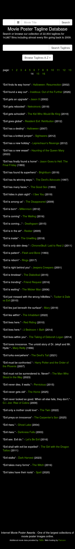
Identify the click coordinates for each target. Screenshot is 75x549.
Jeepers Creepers (43, 267)
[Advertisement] (37, 10)
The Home (34, 392)
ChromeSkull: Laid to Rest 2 (47, 245)
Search (66, 22)
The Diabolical (32, 275)
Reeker (28, 231)
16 (43, 73)
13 (69, 70)
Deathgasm (31, 223)
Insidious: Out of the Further (46, 92)
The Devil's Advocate (48, 179)
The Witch (38, 465)
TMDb (41, 540)
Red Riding (29, 322)
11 (58, 70)
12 (64, 70)
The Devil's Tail (40, 355)
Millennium (25, 209)
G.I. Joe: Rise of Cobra (16, 403)
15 (38, 73)
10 (52, 70)
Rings (25, 260)
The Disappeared (36, 201)
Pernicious (40, 384)
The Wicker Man (31, 289)
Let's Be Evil (33, 439)
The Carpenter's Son (46, 417)
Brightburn (45, 172)
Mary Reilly (19, 348)
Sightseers (41, 136)
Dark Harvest (25, 457)
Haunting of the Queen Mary (47, 150)
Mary (47, 307)
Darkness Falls (26, 432)
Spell (39, 472)
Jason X (35, 99)
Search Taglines (60, 48)
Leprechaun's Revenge (45, 143)
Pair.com (62, 540)
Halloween (33, 128)
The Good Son (39, 187)
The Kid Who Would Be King (44, 114)
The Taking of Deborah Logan (46, 337)
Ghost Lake (24, 424)
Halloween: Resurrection (47, 84)
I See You (38, 194)
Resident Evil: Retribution (39, 121)
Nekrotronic (34, 106)
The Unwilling (28, 238)
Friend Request (33, 282)
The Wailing (29, 216)
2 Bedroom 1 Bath (33, 329)
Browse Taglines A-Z (37, 57)
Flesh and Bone (31, 253)
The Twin (45, 410)
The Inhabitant (31, 315)
